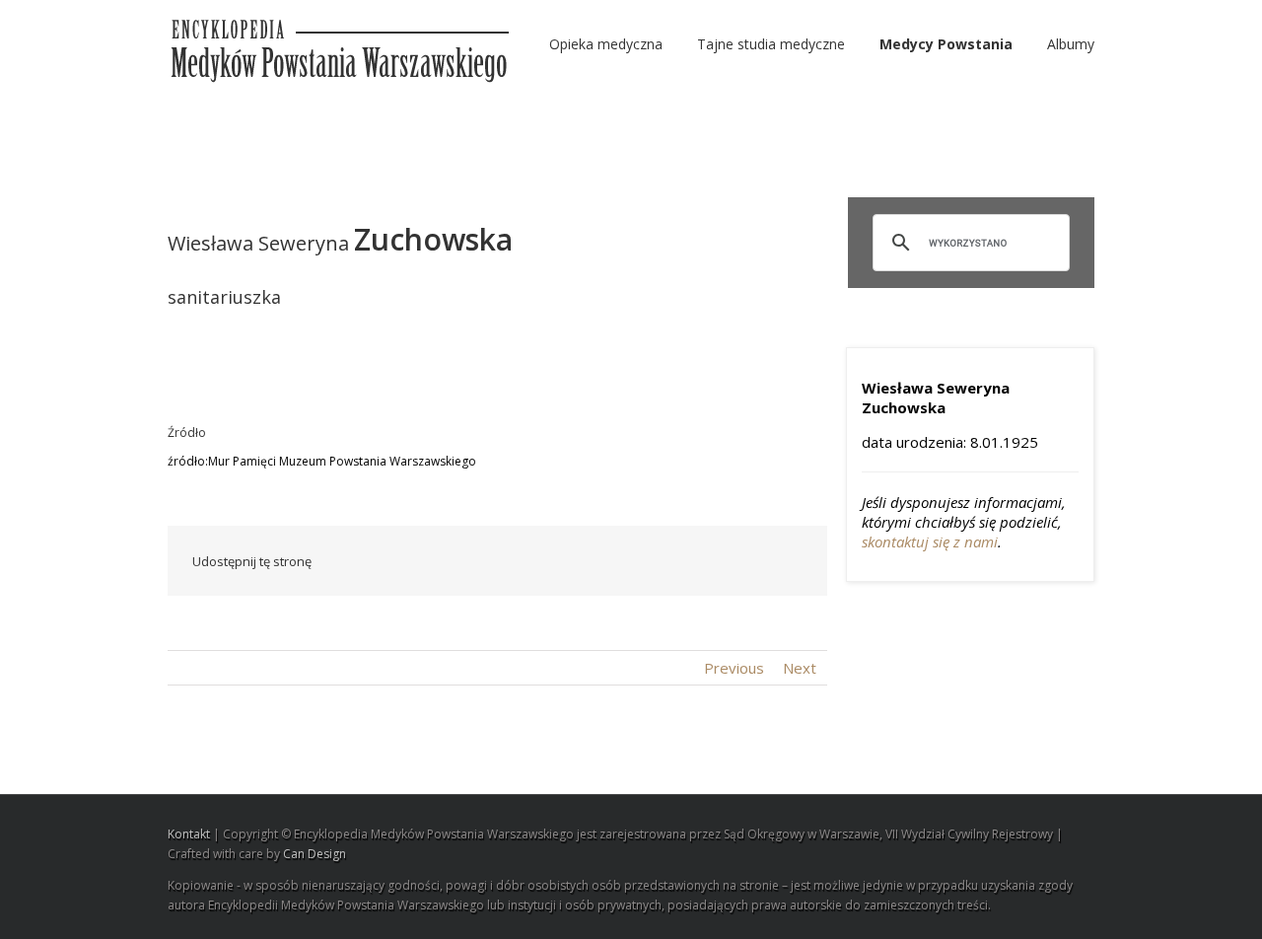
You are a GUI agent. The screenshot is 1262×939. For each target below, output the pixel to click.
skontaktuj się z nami (930, 541)
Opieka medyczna (606, 44)
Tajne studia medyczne (771, 44)
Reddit (604, 560)
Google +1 (695, 562)
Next (799, 668)
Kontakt (189, 834)
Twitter (517, 561)
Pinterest (742, 563)
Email (789, 560)
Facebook (477, 561)
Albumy (1070, 44)
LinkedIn (559, 559)
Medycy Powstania (946, 44)
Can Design (314, 853)
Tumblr (649, 561)
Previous (734, 668)
